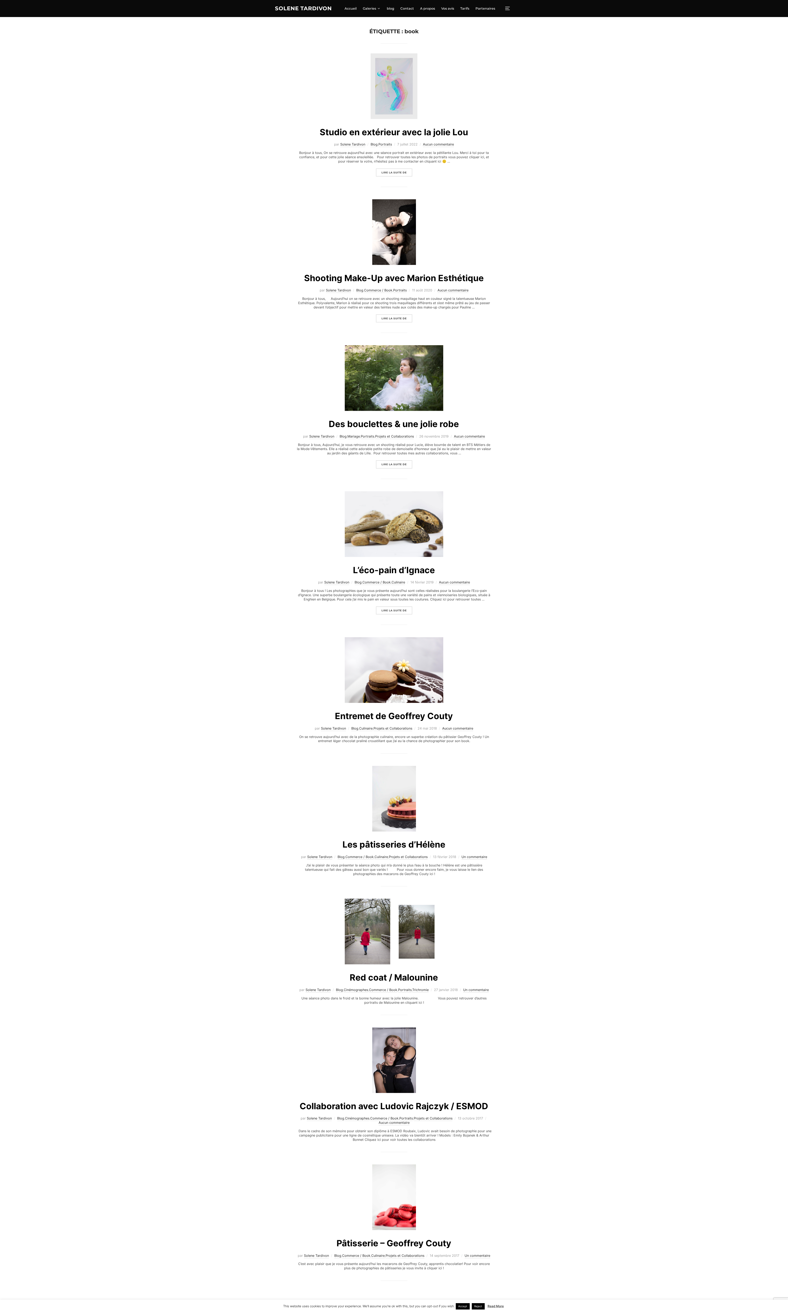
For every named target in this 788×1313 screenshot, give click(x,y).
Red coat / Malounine (394, 977)
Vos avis (447, 8)
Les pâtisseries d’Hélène (393, 844)
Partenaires (485, 8)
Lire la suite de (396, 172)
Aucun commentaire (438, 144)
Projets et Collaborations (394, 436)
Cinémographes (356, 990)
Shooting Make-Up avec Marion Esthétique (394, 278)
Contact (407, 8)
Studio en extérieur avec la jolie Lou (394, 132)
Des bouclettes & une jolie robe (394, 424)
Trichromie (420, 990)
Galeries (369, 8)
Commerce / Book (378, 290)
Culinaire (398, 582)
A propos (427, 8)
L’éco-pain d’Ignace (394, 570)
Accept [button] (462, 1306)
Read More (496, 1306)
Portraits (385, 144)
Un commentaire (474, 857)
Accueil (351, 8)
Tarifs (464, 8)
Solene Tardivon (303, 8)
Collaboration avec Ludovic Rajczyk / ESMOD (394, 1106)
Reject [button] (478, 1306)
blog (390, 8)
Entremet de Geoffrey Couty (394, 716)
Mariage (353, 436)
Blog (374, 144)
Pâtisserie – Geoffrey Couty (394, 1243)
